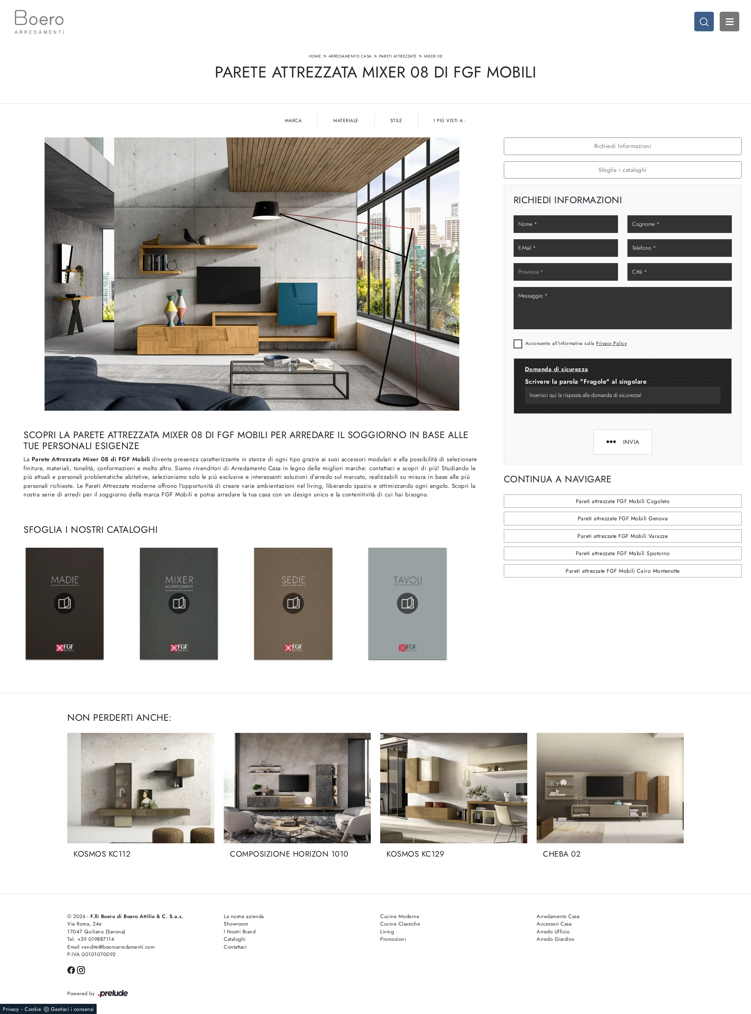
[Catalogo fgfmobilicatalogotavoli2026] (64, 603)
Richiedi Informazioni (623, 146)
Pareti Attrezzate (398, 56)
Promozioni (393, 939)
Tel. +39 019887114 (90, 939)
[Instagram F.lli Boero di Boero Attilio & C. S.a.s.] (81, 969)
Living (387, 931)
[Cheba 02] (610, 788)
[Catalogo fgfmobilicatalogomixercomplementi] (293, 603)
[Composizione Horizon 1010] (297, 788)
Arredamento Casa (350, 56)
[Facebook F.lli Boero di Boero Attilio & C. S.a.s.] (72, 969)
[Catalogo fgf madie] (179, 603)
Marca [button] (293, 120)
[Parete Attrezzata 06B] (662, 68)
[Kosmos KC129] (453, 788)
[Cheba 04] (88, 68)
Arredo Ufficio (553, 931)
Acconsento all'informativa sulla (576, 343)
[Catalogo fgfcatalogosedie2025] (408, 603)
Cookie (33, 1009)
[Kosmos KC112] (140, 788)
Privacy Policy (611, 343)
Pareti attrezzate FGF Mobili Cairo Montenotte (623, 571)
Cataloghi (235, 939)
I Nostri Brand (239, 931)
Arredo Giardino (556, 939)
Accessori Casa (554, 923)
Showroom (236, 923)
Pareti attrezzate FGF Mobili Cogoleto (623, 501)
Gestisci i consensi (72, 1009)
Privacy (11, 1009)
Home (315, 56)
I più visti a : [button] (450, 120)
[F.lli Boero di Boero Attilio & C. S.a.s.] (39, 22)
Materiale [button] (346, 120)
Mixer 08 (433, 56)
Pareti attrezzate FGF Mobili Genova (623, 518)
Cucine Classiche (400, 923)
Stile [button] (396, 120)
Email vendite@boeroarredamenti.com (111, 947)
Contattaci (235, 947)
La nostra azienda (244, 916)
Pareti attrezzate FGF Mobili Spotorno (623, 553)
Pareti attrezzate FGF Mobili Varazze (622, 536)
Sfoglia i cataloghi (622, 170)
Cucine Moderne (399, 916)
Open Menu (729, 21)
